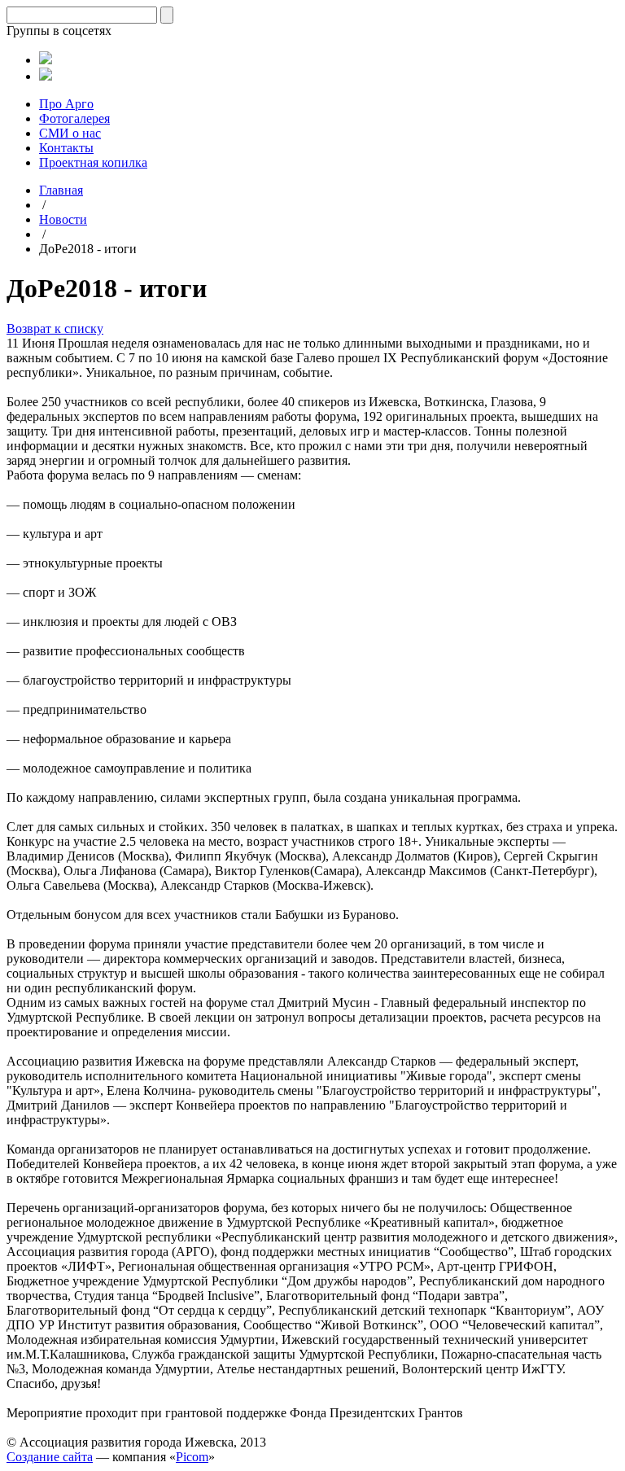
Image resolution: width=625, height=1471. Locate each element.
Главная (61, 190)
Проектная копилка (93, 162)
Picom (192, 1457)
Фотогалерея (74, 118)
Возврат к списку (55, 328)
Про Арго (66, 104)
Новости (63, 219)
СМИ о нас (70, 133)
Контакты (66, 148)
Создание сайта (50, 1457)
